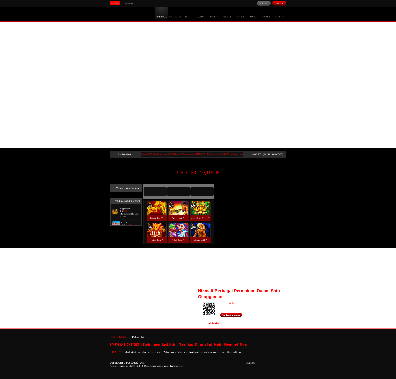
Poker (240, 17)
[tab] (155, 191)
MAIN (157, 211)
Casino (201, 17)
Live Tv (279, 17)
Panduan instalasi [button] (231, 315)
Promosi (266, 17)
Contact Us (129, 3)
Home (112, 337)
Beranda (161, 17)
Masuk (263, 3)
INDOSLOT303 (117, 352)
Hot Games (174, 17)
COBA (157, 204)
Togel (253, 17)
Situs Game (122, 337)
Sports (214, 17)
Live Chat (114, 3)
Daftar (279, 3)
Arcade (227, 17)
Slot (188, 17)
